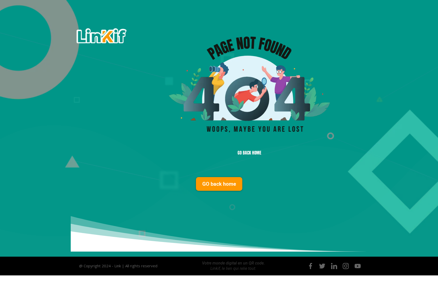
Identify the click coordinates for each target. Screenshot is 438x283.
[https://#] (310, 266)
